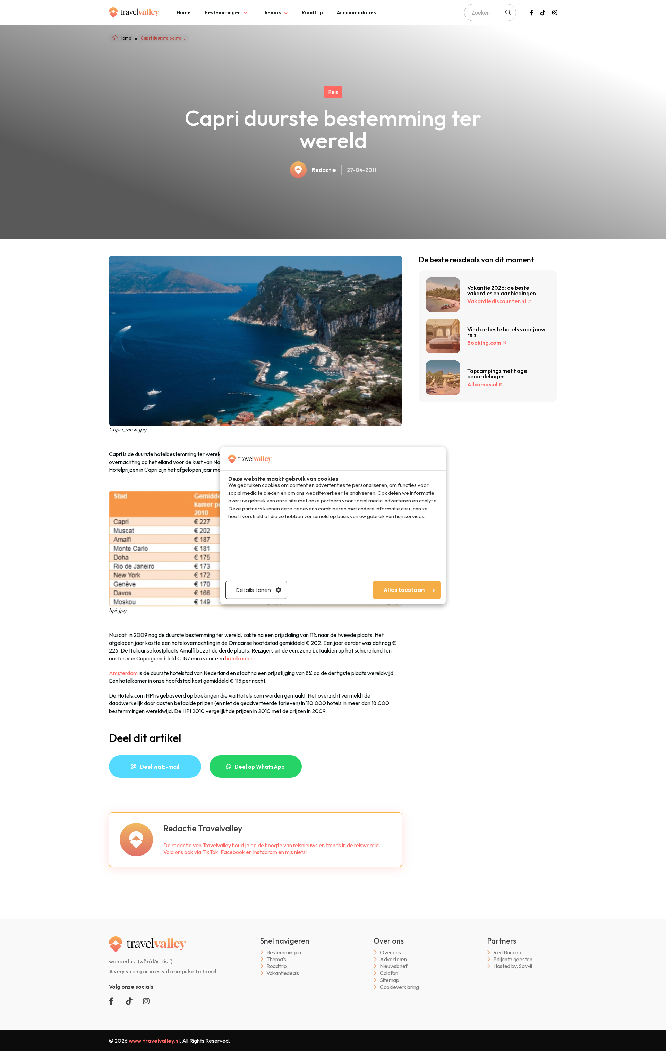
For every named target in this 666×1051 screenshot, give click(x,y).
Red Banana (507, 952)
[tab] (184, 12)
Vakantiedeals (282, 973)
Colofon (389, 973)
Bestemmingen (223, 12)
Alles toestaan (404, 590)
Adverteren (393, 959)
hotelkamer (239, 658)
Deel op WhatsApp (259, 766)
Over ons (390, 952)
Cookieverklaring (399, 987)
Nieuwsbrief (393, 966)
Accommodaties (356, 12)
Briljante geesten (512, 959)
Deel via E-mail (159, 766)
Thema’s (271, 12)
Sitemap (389, 980)
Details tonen (253, 590)
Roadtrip (312, 12)
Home (184, 12)
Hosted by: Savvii (512, 966)
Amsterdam (123, 672)
